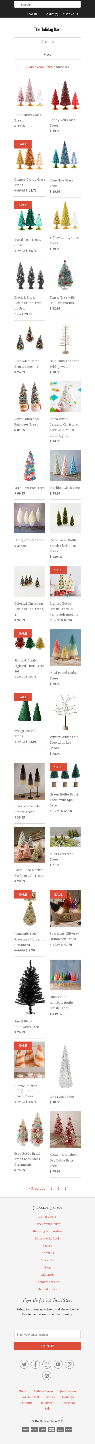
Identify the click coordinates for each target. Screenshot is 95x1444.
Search (47, 1245)
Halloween (47, 1402)
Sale (47, 1408)
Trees (48, 54)
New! (22, 1391)
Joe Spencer (68, 1391)
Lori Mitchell (30, 1397)
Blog (47, 1267)
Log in (32, 14)
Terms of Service (47, 1282)
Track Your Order (47, 1224)
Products (26, 1402)
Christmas (68, 1402)
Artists (50, 1397)
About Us (48, 1253)
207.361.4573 (47, 1216)
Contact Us (47, 1260)
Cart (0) (52, 14)
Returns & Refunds (47, 1238)
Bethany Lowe (43, 1391)
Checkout (70, 14)
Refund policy (47, 1289)
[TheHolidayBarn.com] (47, 29)
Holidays (68, 1397)
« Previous (37, 1188)
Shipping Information (47, 1231)
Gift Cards (47, 1274)
